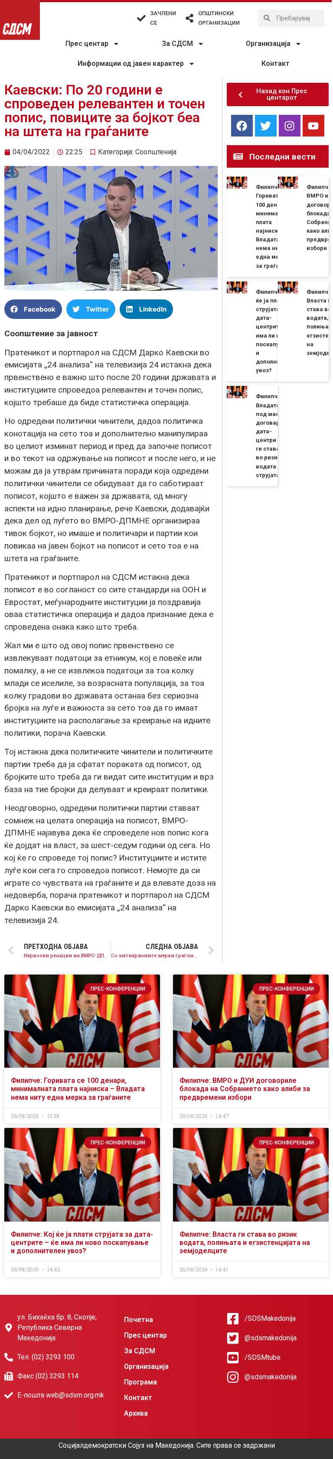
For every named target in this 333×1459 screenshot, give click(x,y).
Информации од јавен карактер (131, 63)
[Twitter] (266, 125)
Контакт (275, 63)
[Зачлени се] (141, 18)
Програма (140, 1382)
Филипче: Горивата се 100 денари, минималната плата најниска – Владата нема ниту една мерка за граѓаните (78, 1088)
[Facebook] (242, 125)
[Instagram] (289, 125)
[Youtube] (313, 125)
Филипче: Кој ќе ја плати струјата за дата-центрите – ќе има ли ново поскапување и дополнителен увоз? (82, 1242)
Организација (268, 43)
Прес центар (86, 43)
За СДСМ (177, 43)
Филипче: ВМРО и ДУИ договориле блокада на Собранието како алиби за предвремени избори (245, 1088)
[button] (33, 309)
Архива (136, 1413)
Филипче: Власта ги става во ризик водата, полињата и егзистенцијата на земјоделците (245, 1242)
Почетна (138, 1320)
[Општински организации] (189, 18)
